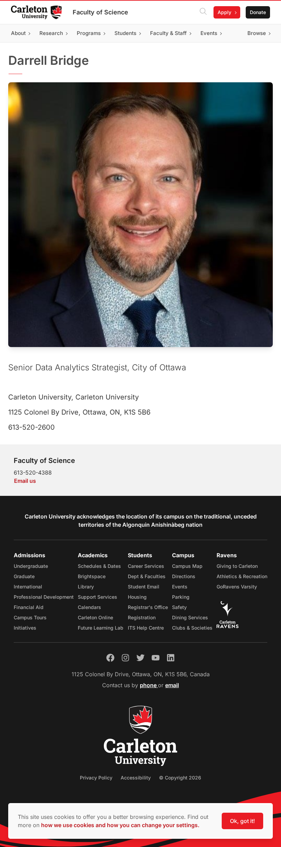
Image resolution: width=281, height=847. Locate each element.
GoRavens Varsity (237, 586)
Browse (256, 33)
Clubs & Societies (192, 628)
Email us (25, 480)
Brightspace (92, 576)
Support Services (97, 597)
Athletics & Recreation (242, 576)
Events (179, 586)
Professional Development (44, 597)
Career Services (146, 566)
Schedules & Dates (99, 566)
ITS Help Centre (146, 628)
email (172, 685)
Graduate (24, 576)
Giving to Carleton (237, 566)
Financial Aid (29, 607)
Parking (181, 597)
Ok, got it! (242, 821)
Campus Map (187, 566)
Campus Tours (30, 617)
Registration (142, 617)
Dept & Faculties (147, 576)
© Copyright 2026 (180, 777)
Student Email (143, 586)
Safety (179, 607)
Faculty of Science (100, 12)
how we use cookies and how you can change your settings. (120, 825)
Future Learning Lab (100, 628)
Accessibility (136, 777)
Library (86, 586)
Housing (137, 597)
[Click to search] (203, 12)
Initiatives (25, 628)
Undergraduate (31, 566)
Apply (224, 12)
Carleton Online (95, 617)
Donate (258, 12)
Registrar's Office (148, 607)
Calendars (89, 607)
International (28, 586)
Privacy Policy (96, 777)
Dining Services (190, 617)
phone (149, 685)
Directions (183, 576)
